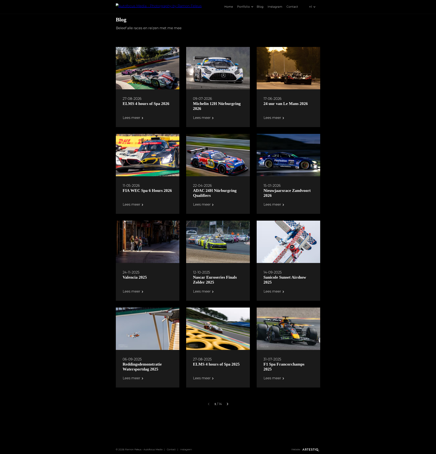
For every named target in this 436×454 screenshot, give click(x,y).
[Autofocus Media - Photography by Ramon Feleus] (159, 6)
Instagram (275, 6)
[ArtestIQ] (310, 449)
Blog (260, 6)
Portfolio (243, 6)
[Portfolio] (252, 7)
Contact (292, 6)
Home (228, 6)
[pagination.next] (227, 404)
